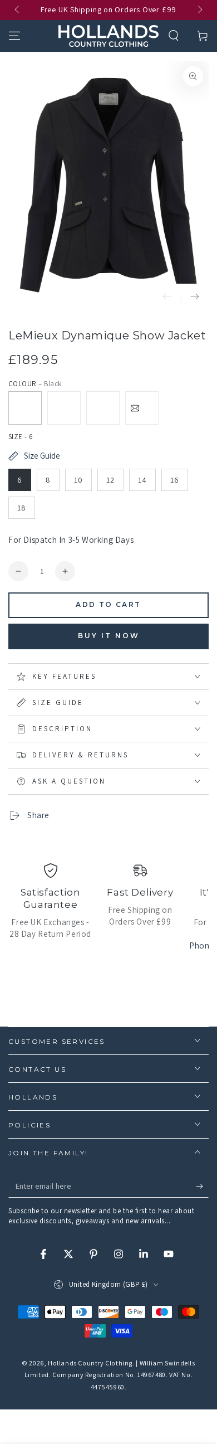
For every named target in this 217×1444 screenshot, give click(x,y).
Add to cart (108, 604)
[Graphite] (103, 408)
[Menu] (14, 35)
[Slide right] (199, 10)
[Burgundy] (142, 408)
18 (21, 508)
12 (110, 480)
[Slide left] (17, 10)
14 (142, 480)
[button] (173, 35)
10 (78, 480)
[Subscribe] (202, 1186)
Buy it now (109, 635)
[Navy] (64, 408)
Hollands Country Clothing (90, 1363)
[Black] (25, 408)
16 (174, 480)
